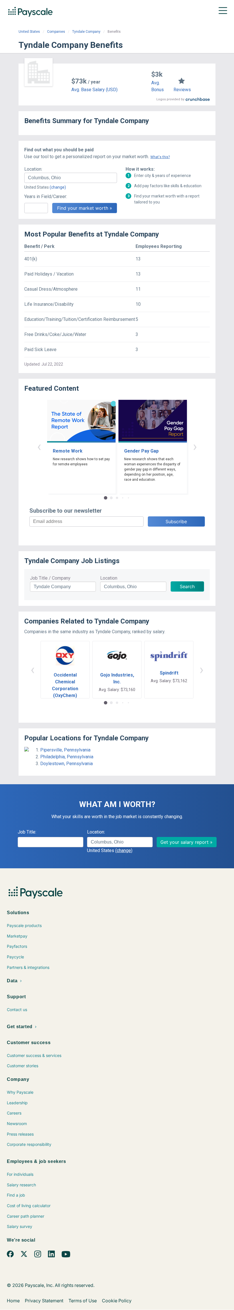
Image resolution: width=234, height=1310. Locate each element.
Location (108, 578)
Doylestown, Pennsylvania (66, 763)
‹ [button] (39, 446)
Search (187, 586)
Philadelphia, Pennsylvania (66, 756)
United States (29, 32)
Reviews (182, 89)
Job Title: (27, 832)
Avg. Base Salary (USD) (94, 89)
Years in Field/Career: (45, 196)
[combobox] (70, 178)
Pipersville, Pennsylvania (65, 750)
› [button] (195, 446)
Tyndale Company (86, 32)
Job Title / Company (50, 578)
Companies (56, 32)
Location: (33, 169)
